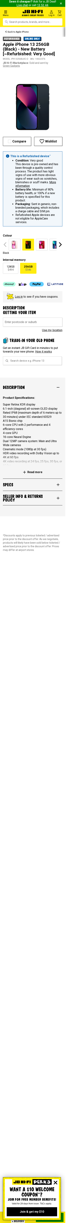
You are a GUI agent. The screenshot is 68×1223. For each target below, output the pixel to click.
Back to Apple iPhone (18, 32)
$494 (11, 268)
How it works (43, 351)
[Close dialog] (55, 1182)
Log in (19, 296)
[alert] (32, 188)
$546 (28, 268)
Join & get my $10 (32, 1211)
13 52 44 (42, 5)
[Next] (60, 245)
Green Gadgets (11, 65)
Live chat (22, 5)
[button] (11, 13)
